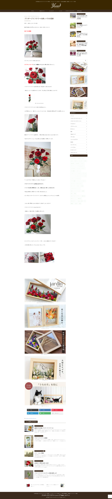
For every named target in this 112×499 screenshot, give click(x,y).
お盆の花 (72, 163)
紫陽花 (72, 203)
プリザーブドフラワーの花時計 (40, 438)
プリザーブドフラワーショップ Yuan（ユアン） (56, 495)
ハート (72, 175)
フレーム (78, 180)
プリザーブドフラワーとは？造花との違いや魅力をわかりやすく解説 (82, 53)
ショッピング (51, 10)
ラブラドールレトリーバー (75, 188)
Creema (79, 158)
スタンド (79, 173)
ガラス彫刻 (73, 170)
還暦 (80, 203)
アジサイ (82, 163)
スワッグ (84, 173)
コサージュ (78, 170)
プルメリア (73, 183)
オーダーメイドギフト (81, 168)
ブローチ (83, 180)
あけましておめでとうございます (76, 160)
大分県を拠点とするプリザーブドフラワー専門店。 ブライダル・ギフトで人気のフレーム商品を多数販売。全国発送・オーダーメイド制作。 (56, 493)
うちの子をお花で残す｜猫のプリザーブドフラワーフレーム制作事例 (82, 17)
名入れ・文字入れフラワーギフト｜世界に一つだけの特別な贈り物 (82, 34)
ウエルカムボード (81, 165)
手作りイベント (73, 198)
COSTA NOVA (73, 158)
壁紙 (75, 193)
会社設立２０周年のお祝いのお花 (41, 463)
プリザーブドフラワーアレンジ (31, 418)
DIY (83, 158)
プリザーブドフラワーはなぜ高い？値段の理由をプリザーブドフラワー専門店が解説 (82, 44)
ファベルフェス (77, 178)
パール (72, 178)
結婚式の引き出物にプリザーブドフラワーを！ (44, 428)
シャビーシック (73, 173)
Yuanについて (42, 10)
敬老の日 (79, 198)
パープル (84, 175)
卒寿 (71, 193)
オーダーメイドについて (70, 10)
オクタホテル (73, 168)
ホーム (33, 10)
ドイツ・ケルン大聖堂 (39, 453)
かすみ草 (77, 163)
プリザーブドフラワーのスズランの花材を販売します (45, 473)
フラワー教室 (73, 180)
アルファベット (73, 165)
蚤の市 (76, 203)
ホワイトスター (79, 183)
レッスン (60, 10)
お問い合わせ (79, 10)
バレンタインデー (78, 175)
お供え (85, 160)
